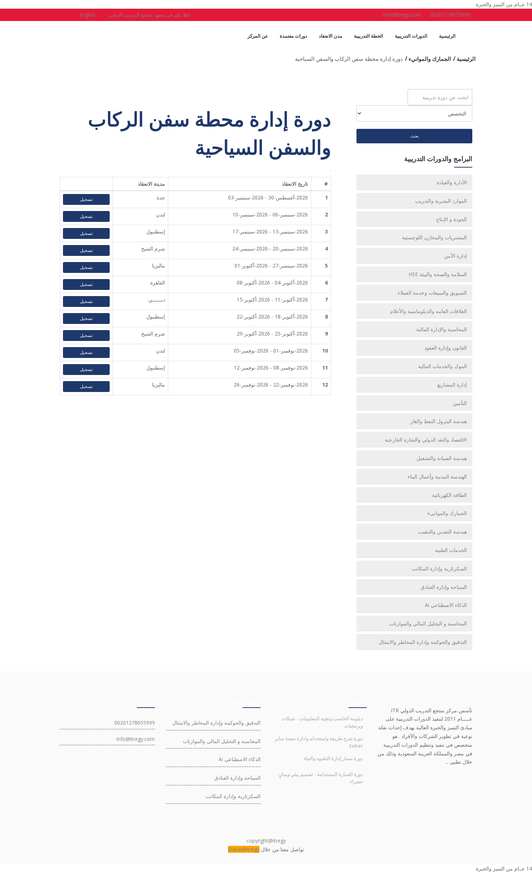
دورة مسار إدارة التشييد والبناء (333, 758)
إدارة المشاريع (452, 384)
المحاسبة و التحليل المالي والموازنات (428, 623)
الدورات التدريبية (411, 36)
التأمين (460, 403)
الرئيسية (447, 36)
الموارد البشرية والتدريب (441, 200)
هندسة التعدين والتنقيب (442, 531)
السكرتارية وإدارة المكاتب (439, 568)
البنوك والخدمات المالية (442, 366)
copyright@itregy (266, 840)
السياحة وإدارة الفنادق (444, 586)
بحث (414, 136)
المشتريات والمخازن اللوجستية (434, 237)
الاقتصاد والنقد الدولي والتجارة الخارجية (426, 439)
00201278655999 (450, 14)
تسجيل (86, 199)
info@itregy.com (402, 14)
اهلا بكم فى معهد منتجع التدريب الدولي (149, 14)
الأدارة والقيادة (452, 182)
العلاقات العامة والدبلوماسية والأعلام (428, 311)
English (87, 14)
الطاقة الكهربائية (449, 495)
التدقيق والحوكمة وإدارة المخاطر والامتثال (423, 641)
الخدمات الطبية (451, 550)
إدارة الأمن (455, 255)
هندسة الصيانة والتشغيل (442, 458)
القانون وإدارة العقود (445, 347)
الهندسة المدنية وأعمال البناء (437, 476)
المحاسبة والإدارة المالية (441, 329)
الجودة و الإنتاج (451, 219)
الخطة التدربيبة (368, 36)
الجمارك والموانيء (447, 513)
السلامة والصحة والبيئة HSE (438, 274)
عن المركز (258, 36)
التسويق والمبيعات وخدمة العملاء (432, 292)
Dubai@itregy (243, 849)
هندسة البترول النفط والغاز (438, 421)
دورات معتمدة (293, 36)
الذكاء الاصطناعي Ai (446, 605)
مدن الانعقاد (330, 36)
